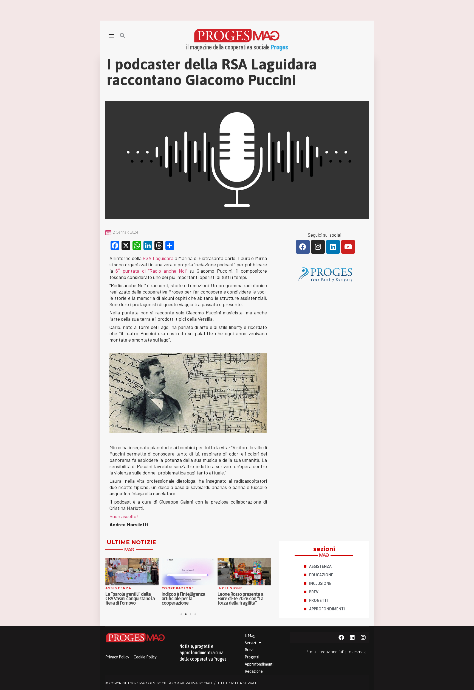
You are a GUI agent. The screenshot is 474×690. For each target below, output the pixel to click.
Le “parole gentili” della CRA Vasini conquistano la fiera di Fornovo (130, 598)
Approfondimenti (259, 664)
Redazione (254, 671)
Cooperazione (178, 588)
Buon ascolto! (123, 516)
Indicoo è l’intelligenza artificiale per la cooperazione (183, 598)
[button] (181, 614)
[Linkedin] (333, 247)
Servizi (250, 643)
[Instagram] (318, 247)
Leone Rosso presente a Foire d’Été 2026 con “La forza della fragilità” (240, 598)
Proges (279, 47)
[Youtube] (348, 247)
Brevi (249, 650)
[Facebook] (303, 247)
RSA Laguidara (158, 258)
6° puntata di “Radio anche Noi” (151, 271)
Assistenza (118, 588)
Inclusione (230, 588)
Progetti (252, 657)
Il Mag (250, 635)
